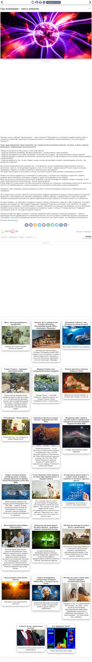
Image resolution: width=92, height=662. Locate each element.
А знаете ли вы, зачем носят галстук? (31, 627)
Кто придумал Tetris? (61, 626)
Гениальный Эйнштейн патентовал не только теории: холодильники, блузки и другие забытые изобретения (46, 605)
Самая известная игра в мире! (61, 651)
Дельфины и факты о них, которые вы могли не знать (76, 323)
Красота (29, 237)
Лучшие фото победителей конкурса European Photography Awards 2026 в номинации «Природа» (46, 325)
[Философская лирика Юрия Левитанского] (15, 547)
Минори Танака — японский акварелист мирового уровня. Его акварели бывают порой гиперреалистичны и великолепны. (46, 398)
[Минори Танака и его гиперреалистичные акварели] (46, 393)
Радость (22, 237)
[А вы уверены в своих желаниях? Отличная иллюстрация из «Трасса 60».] (1, 3)
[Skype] (52, 225)
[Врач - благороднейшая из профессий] (15, 344)
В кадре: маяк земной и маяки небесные (76, 451)
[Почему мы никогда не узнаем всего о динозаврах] (76, 544)
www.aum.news (13, 220)
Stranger (88, 236)
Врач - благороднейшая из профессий (15, 323)
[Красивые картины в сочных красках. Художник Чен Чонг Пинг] (46, 446)
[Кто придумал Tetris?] (61, 648)
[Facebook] (27, 225)
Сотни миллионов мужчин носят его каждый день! (31, 649)
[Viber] (44, 225)
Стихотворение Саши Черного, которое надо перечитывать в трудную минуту (46, 477)
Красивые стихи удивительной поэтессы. (16, 603)
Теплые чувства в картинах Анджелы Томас (76, 370)
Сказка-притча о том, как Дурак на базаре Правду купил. (15, 438)
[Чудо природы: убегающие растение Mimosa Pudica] (90, 3)
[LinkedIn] (65, 225)
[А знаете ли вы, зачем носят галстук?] (31, 645)
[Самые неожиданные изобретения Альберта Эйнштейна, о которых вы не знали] (46, 600)
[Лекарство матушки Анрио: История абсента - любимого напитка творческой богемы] (46, 548)
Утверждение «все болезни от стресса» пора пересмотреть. (76, 504)
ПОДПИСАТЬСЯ (53, 2)
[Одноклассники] (35, 225)
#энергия (79, 231)
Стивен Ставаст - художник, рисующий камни (16, 370)
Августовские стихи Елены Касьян (15, 578)
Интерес (4, 237)
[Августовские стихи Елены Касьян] (15, 599)
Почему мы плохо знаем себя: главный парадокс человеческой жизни (76, 579)
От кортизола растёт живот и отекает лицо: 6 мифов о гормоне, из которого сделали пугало (76, 478)
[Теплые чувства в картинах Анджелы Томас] (76, 392)
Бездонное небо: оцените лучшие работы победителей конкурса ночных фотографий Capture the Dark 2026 (76, 420)
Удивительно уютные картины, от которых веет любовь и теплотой (76, 396)
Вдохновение (13, 237)
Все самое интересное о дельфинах (76, 347)
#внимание (87, 231)
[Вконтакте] (31, 225)
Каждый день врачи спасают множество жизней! (15, 347)
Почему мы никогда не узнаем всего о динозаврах (76, 526)
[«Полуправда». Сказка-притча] (15, 435)
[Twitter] (57, 225)
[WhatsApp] (48, 225)
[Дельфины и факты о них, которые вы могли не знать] (76, 344)
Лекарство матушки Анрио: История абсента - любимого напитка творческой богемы (46, 527)
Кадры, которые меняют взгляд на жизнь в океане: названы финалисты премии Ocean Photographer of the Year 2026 (16, 478)
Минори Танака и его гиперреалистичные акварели (46, 370)
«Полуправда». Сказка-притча (15, 418)
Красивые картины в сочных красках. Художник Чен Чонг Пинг (46, 420)
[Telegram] (39, 225)
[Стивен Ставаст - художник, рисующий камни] (15, 393)
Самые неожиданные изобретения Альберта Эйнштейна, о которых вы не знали (46, 580)
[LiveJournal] (61, 225)
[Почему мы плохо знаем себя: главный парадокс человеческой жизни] (76, 601)
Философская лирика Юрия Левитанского (16, 526)
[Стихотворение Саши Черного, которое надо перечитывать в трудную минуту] (46, 498)
